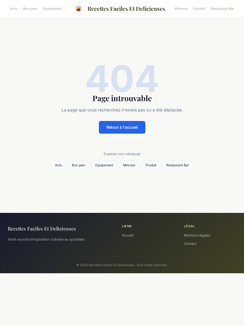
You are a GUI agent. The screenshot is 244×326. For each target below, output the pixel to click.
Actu (13, 8)
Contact (190, 244)
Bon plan (30, 8)
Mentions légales (197, 235)
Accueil (127, 235)
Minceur (181, 8)
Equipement (52, 8)
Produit (199, 8)
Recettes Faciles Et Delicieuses (126, 8)
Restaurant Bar (222, 8)
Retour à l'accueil (122, 127)
